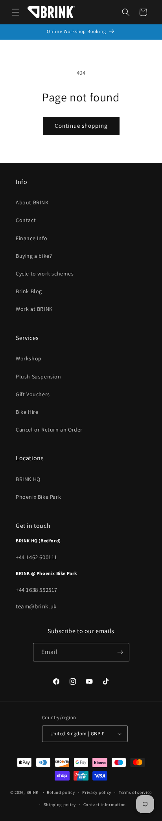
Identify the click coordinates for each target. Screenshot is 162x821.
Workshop (29, 358)
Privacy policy (96, 792)
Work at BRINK (34, 308)
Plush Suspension (38, 376)
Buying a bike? (34, 255)
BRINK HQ (28, 479)
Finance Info (31, 238)
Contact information (104, 804)
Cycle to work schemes (45, 273)
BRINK (32, 792)
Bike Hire (27, 411)
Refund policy (61, 792)
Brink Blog (29, 291)
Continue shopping (81, 125)
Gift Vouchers (33, 394)
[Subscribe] (120, 652)
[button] (15, 12)
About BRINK (32, 202)
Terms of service (135, 792)
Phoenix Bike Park (38, 496)
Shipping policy (60, 804)
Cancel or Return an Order (49, 429)
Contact (26, 220)
